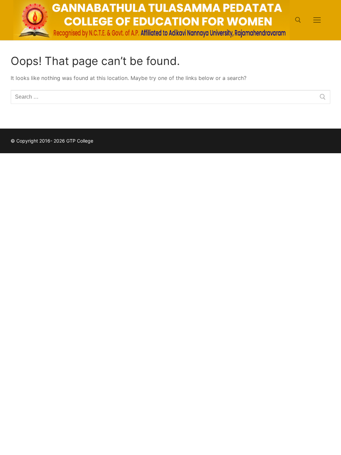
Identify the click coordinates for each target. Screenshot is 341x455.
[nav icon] (317, 20)
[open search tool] (298, 20)
